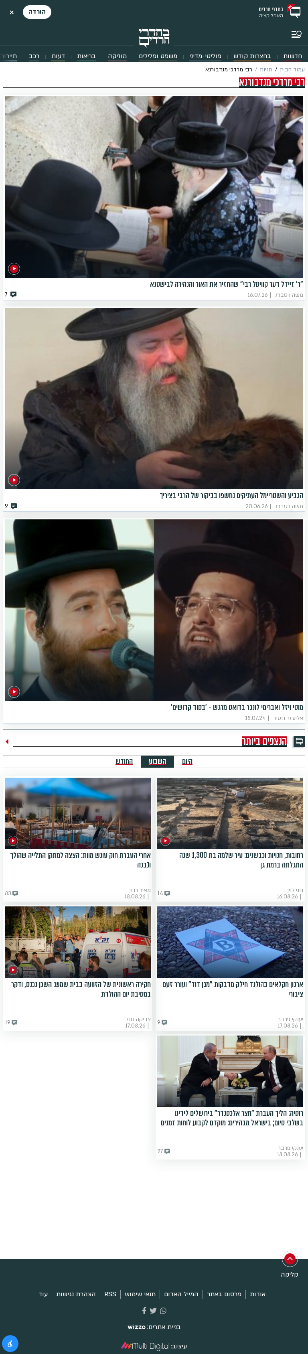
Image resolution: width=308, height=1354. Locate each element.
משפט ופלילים (158, 56)
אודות (257, 1294)
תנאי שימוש (140, 1294)
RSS (110, 1294)
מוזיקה (117, 56)
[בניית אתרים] (137, 1327)
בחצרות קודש (252, 56)
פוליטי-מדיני (205, 56)
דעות (58, 56)
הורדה (37, 11)
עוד (43, 1294)
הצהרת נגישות (76, 1294)
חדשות (292, 56)
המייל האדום (181, 1294)
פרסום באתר (224, 1294)
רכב (34, 56)
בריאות (86, 56)
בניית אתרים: (164, 1327)
